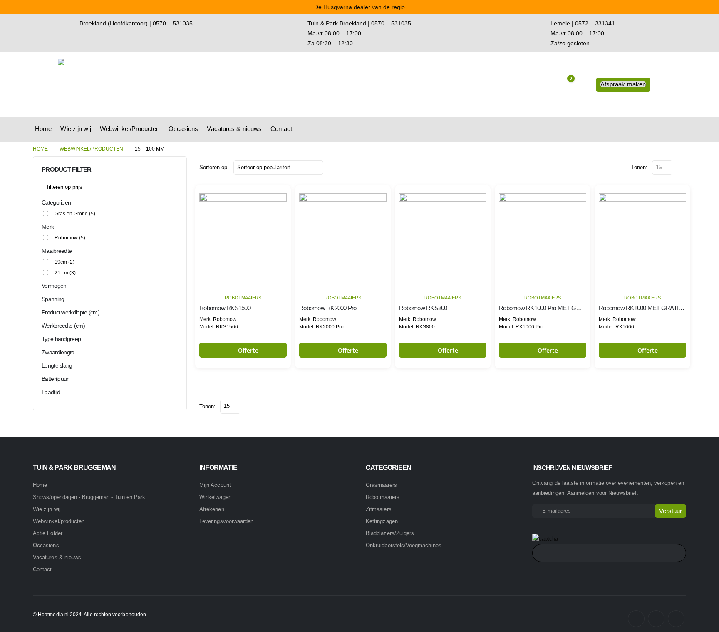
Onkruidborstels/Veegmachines (403, 545)
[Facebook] (636, 618)
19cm (64, 262)
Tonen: (639, 167)
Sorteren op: (214, 167)
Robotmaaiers (243, 297)
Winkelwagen (215, 497)
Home (43, 128)
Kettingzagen (382, 521)
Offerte (248, 350)
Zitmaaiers (379, 509)
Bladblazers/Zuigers (390, 533)
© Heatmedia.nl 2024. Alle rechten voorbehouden (89, 614)
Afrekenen (211, 509)
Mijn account (215, 485)
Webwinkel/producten (58, 521)
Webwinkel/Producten (130, 128)
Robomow (70, 238)
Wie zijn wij (75, 128)
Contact (281, 128)
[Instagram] (656, 618)
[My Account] (583, 85)
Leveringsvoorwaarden (226, 521)
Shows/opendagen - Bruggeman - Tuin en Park (89, 497)
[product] (243, 237)
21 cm (65, 273)
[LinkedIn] (676, 618)
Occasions (183, 128)
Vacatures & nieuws (234, 128)
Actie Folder (47, 533)
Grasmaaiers (381, 485)
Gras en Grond (75, 214)
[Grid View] (680, 167)
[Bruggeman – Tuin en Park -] (110, 85)
